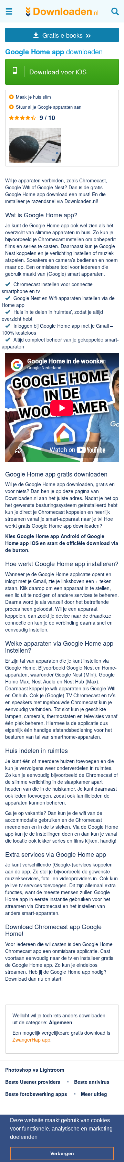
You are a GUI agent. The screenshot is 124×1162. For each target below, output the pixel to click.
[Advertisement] (62, 994)
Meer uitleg (94, 1093)
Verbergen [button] (62, 1153)
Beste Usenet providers (32, 1081)
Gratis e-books (66, 35)
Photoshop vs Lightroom (34, 1069)
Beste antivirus (92, 1081)
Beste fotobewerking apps (36, 1093)
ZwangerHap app (31, 1039)
